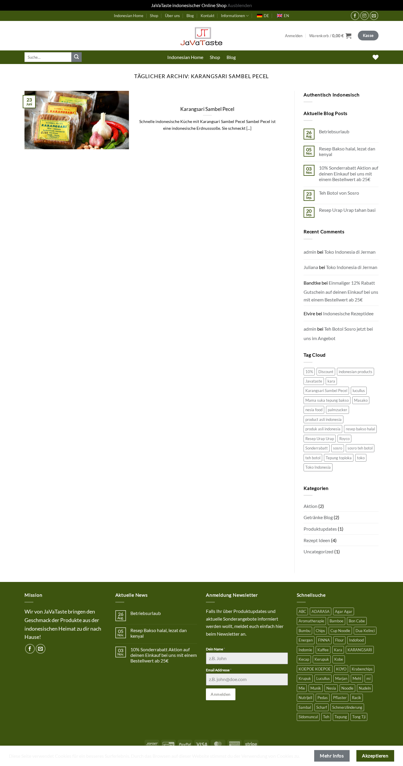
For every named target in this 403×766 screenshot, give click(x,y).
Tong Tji (359, 716)
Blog (190, 15)
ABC (302, 611)
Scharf (321, 707)
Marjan (341, 678)
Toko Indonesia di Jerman (350, 252)
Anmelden (220, 694)
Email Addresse (219, 670)
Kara (338, 649)
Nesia (331, 688)
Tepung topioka (339, 457)
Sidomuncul (308, 716)
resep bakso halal (360, 429)
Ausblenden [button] (239, 5)
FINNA (324, 640)
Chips (320, 630)
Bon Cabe (357, 621)
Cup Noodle (340, 630)
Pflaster (340, 697)
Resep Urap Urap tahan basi (347, 210)
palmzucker (337, 409)
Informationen (233, 15)
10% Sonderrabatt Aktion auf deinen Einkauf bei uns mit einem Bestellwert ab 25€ (348, 173)
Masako (361, 400)
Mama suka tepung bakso (327, 400)
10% (309, 371)
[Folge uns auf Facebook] (355, 15)
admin (310, 252)
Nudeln (365, 688)
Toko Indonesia (318, 467)
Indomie (305, 649)
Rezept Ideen (317, 540)
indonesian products (355, 371)
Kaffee (323, 649)
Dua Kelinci (365, 630)
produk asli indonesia (322, 429)
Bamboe (336, 621)
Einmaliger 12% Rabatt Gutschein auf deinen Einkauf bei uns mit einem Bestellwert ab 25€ (341, 291)
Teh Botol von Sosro (339, 193)
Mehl (357, 678)
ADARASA (321, 611)
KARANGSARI (360, 649)
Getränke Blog (318, 517)
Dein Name (215, 649)
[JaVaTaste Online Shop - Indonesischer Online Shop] (201, 35)
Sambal (305, 707)
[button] (294, 35)
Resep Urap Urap (319, 438)
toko (361, 457)
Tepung (341, 716)
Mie (302, 688)
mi (368, 678)
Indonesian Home (128, 15)
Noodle (347, 688)
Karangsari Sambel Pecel (207, 109)
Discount (325, 371)
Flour (339, 640)
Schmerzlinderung (347, 707)
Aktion (310, 506)
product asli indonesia (323, 419)
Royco (344, 438)
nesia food (313, 409)
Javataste (313, 381)
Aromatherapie (311, 621)
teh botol (312, 457)
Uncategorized (318, 551)
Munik (315, 688)
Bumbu (304, 630)
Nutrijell (305, 697)
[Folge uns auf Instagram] (364, 15)
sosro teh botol (360, 448)
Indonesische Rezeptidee (348, 313)
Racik (356, 697)
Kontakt (207, 15)
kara (331, 381)
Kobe (338, 659)
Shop (154, 15)
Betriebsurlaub (334, 131)
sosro (337, 448)
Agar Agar (343, 611)
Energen (306, 640)
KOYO (341, 669)
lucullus (359, 390)
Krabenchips (362, 669)
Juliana (311, 267)
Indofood (356, 640)
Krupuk (305, 678)
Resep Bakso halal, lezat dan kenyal (347, 151)
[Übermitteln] (76, 57)
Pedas (322, 697)
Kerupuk (321, 659)
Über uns (172, 15)
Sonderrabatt (316, 448)
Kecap (304, 659)
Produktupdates (320, 529)
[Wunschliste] (376, 57)
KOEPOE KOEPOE (315, 669)
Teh (326, 716)
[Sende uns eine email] (374, 15)
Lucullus (323, 678)
